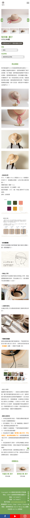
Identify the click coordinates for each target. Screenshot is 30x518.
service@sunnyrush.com (18, 502)
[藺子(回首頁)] (3, 3)
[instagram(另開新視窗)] (25, 516)
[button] (5, 31)
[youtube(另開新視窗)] (15, 516)
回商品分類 (28, 495)
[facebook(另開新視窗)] (5, 516)
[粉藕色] (15, 18)
